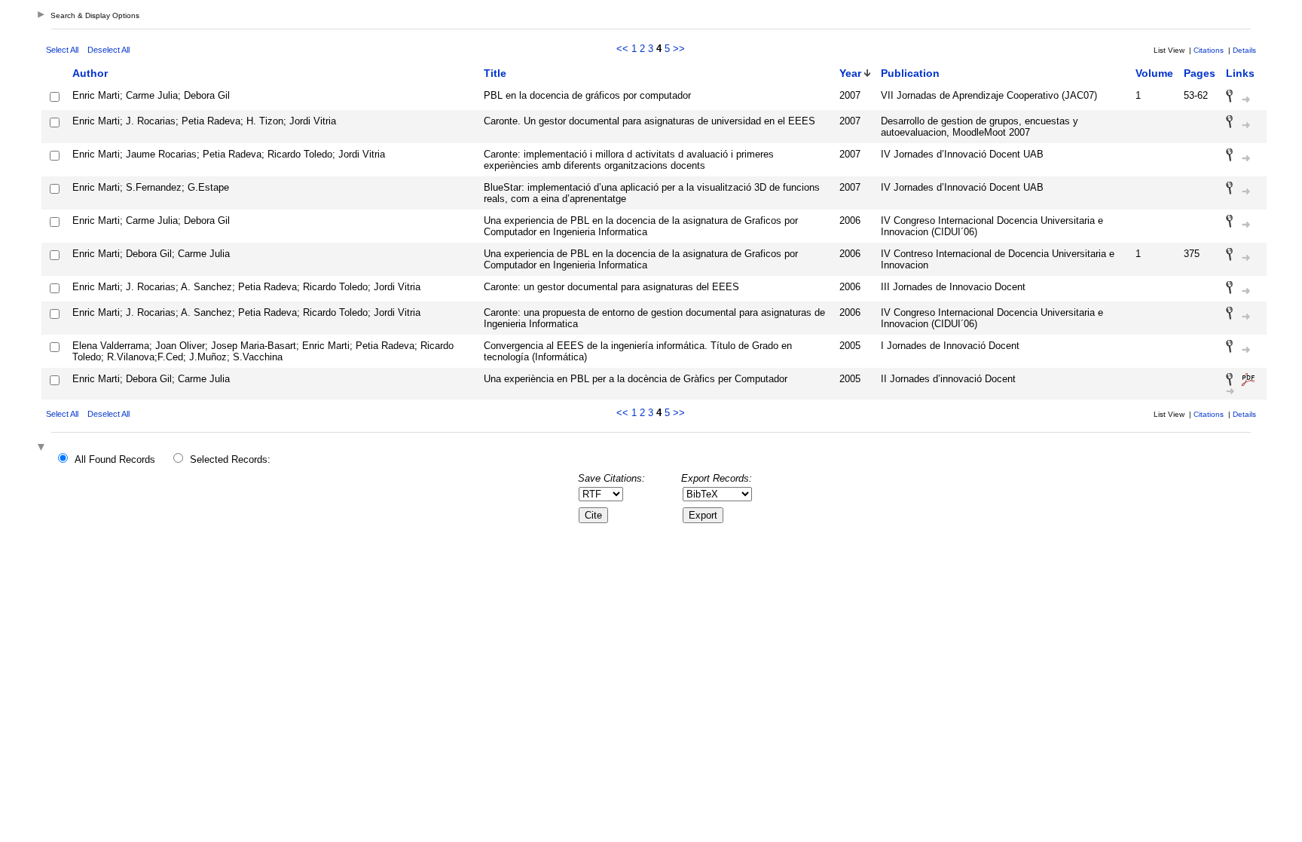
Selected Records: (230, 459)
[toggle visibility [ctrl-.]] (43, 448)
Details (1244, 50)
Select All (62, 49)
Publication (910, 73)
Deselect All (108, 49)
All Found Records (115, 459)
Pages (1199, 73)
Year (850, 73)
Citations (1209, 50)
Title (495, 73)
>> (679, 48)
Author (90, 73)
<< (622, 48)
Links (1240, 73)
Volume (1154, 73)
